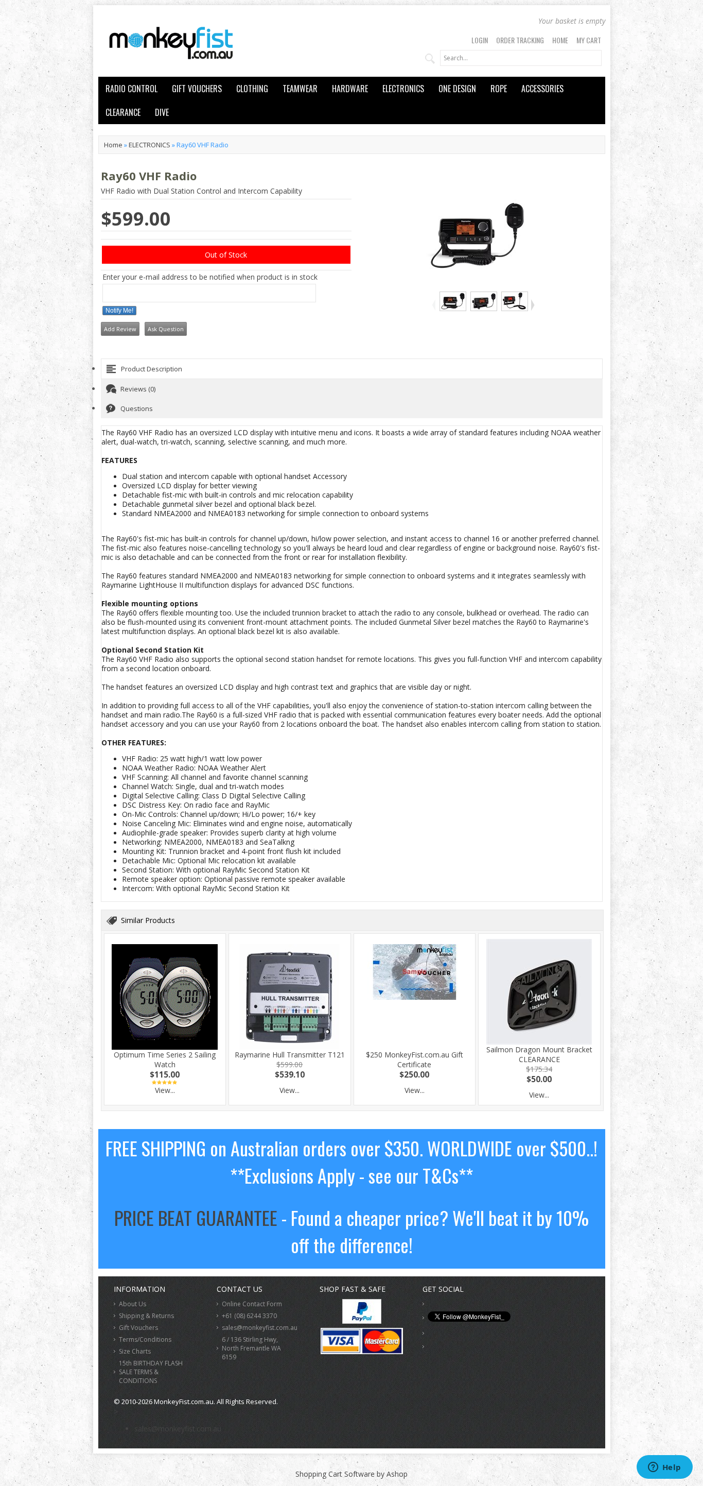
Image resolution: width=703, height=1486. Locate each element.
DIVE (162, 112)
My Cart (588, 40)
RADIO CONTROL (131, 88)
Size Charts (135, 1351)
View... (165, 1090)
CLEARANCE (123, 112)
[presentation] (351, 369)
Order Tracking (520, 40)
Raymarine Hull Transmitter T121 (290, 1055)
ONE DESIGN (457, 88)
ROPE (498, 88)
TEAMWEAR (300, 88)
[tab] (352, 368)
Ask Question (166, 329)
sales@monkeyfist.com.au (259, 1327)
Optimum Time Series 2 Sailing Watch (165, 1059)
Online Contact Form (252, 1304)
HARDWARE (350, 88)
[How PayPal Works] (361, 1321)
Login (479, 40)
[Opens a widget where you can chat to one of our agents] (664, 1468)
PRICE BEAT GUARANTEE (195, 1217)
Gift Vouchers (138, 1327)
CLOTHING (252, 88)
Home (560, 40)
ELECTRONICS (403, 88)
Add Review (120, 329)
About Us (132, 1304)
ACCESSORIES (542, 88)
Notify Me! (119, 310)
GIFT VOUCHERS (197, 88)
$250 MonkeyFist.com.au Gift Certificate (414, 1059)
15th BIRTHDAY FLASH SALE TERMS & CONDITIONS (151, 1372)
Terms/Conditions (145, 1339)
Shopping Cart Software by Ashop (351, 1474)
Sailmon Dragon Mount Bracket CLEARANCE (539, 1054)
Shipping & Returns (146, 1315)
